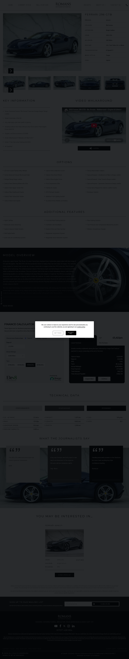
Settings (58, 333)
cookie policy (81, 327)
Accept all (71, 333)
